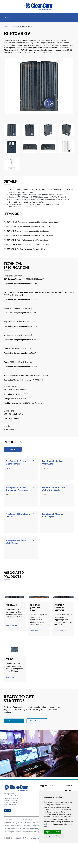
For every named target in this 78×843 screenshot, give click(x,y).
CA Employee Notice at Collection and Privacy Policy (24, 832)
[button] (75, 17)
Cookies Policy (37, 820)
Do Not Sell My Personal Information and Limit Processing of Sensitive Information (36, 826)
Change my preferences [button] (54, 836)
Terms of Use (9, 820)
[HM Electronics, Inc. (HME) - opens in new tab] (8, 810)
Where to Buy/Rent (36, 721)
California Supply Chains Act (15, 823)
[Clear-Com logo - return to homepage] (39, 6)
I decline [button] (57, 832)
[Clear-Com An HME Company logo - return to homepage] (17, 787)
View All (12, 449)
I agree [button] (48, 832)
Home (6, 27)
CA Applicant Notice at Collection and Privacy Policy (24, 829)
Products (15, 27)
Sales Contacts (14, 721)
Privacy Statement (23, 820)
